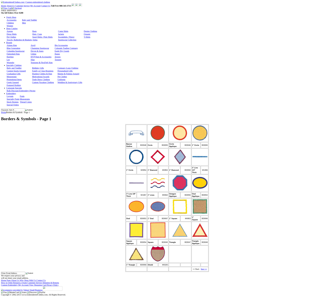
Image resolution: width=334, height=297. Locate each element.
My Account (35, 6)
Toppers (58, 60)
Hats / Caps (37, 34)
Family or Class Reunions (42, 71)
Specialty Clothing (14, 65)
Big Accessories (61, 45)
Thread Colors (26, 102)
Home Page (6, 280)
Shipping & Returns (51, 283)
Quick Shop (11, 17)
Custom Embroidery (9, 285)
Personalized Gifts (65, 71)
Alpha (34, 40)
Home (3, 6)
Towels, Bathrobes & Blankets (19, 40)
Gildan (33, 54)
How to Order (7, 283)
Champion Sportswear (40, 48)
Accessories (11, 20)
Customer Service (22, 6)
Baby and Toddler (29, 20)
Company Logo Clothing (68, 68)
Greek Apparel (13, 82)
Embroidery (11, 93)
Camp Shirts (63, 31)
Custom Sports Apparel (16, 71)
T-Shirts (87, 37)
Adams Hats (12, 45)
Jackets (61, 34)
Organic (87, 34)
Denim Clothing (90, 31)
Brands (9, 42)
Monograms (12, 77)
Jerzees (58, 57)
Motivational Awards (40, 77)
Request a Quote (20, 283)
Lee (8, 60)
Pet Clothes (11, 37)
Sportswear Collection (67, 40)
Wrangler (10, 62)
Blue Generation (13, 48)
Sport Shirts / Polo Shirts (42, 37)
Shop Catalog (11, 28)
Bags (34, 31)
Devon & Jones (37, 51)
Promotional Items (14, 79)
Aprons (10, 31)
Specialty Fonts (13, 99)
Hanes (57, 54)
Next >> (204, 269)
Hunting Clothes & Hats (42, 74)
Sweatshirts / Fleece (66, 37)
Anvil (33, 45)
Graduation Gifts (13, 74)
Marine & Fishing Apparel (68, 74)
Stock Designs (13, 102)
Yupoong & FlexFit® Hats (42, 62)
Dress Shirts (12, 34)
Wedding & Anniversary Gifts (70, 82)
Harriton (10, 57)
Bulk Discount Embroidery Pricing (21, 91)
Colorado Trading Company (66, 48)
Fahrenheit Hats (13, 54)
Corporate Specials (14, 88)
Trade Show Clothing (41, 79)
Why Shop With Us (28, 280)
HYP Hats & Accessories (41, 57)
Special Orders (13, 105)
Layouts (10, 96)
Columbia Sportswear (16, 51)
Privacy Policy (53, 285)
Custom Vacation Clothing (43, 82)
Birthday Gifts (38, 68)
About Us (11, 6)
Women (10, 26)
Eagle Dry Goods (62, 51)
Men (24, 23)
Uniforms (61, 79)
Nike (33, 60)
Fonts (22, 96)
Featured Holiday (14, 85)
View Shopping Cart (38, 285)
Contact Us (45, 6)
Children (10, 23)
